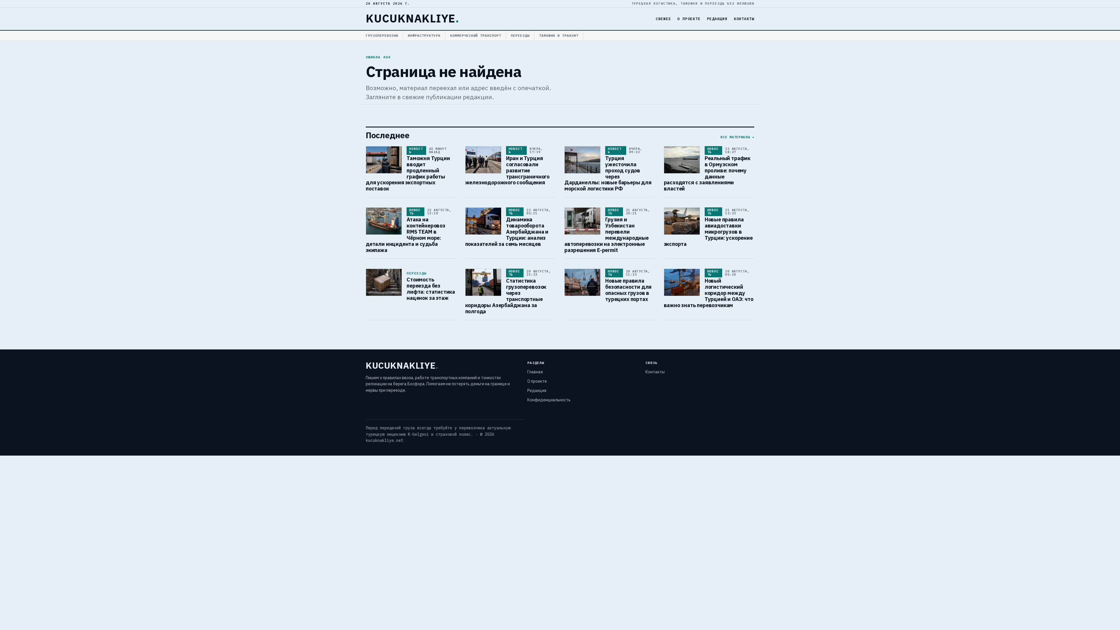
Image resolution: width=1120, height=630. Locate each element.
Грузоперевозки (382, 35)
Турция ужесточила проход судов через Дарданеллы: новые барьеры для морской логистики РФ (608, 173)
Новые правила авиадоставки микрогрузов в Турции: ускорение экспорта (708, 231)
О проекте (688, 19)
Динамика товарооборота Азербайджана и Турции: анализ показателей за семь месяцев (507, 231)
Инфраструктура (424, 35)
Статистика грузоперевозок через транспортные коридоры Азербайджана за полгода (506, 295)
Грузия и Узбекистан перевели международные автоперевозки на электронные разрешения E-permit (606, 234)
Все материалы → (737, 137)
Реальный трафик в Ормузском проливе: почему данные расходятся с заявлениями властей (707, 173)
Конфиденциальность (548, 399)
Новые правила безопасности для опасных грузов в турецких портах (628, 289)
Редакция (717, 19)
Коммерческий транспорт (475, 35)
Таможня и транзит (558, 35)
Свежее (663, 19)
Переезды (520, 35)
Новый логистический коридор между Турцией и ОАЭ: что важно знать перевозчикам (708, 293)
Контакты (744, 19)
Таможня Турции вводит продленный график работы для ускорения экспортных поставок (408, 173)
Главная (535, 371)
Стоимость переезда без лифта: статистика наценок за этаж (431, 288)
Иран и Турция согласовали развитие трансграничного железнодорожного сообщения (507, 170)
